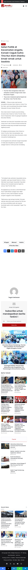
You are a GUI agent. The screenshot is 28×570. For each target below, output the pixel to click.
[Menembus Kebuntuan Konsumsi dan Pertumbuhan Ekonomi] (5, 446)
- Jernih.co (17, 555)
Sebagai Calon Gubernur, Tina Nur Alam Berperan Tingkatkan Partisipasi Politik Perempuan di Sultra (20, 427)
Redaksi (13, 557)
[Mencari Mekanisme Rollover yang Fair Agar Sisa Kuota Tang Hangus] (7, 534)
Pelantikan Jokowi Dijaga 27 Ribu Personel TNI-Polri (18, 464)
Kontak (22, 560)
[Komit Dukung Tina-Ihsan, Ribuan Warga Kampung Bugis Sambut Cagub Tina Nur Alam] (21, 380)
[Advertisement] (14, 24)
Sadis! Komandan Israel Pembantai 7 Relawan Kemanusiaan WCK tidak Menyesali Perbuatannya (6, 523)
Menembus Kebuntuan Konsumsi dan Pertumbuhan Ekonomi (18, 445)
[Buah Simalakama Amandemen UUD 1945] (5, 459)
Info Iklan (15, 560)
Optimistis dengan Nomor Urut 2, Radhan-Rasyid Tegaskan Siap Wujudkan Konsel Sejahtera (20, 408)
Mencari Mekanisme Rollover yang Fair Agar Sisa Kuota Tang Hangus (7, 542)
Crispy (7, 41)
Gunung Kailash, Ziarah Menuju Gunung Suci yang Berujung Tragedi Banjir (20, 522)
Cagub (7, 242)
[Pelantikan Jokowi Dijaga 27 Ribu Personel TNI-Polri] (5, 465)
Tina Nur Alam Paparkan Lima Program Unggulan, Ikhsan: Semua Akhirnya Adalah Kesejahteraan (6, 408)
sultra (22, 242)
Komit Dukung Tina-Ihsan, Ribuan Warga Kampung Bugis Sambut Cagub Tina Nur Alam (20, 387)
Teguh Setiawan (6, 65)
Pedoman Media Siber (21, 557)
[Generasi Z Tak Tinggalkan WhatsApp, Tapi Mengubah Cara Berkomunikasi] (21, 534)
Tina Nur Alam (14, 245)
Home (3, 41)
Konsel (14, 242)
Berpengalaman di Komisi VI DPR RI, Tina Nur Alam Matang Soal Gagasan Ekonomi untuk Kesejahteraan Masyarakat (7, 388)
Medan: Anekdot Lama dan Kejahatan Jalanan (17, 452)
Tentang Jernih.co (6, 557)
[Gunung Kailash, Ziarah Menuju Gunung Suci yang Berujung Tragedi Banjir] (21, 514)
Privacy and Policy (8, 560)
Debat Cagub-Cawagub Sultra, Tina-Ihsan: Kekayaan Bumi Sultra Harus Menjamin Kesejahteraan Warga (7, 427)
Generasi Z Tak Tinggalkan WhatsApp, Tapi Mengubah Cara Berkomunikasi (19, 542)
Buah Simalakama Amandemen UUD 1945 (16, 457)
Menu (19, 560)
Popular (14, 439)
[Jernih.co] (7, 6)
